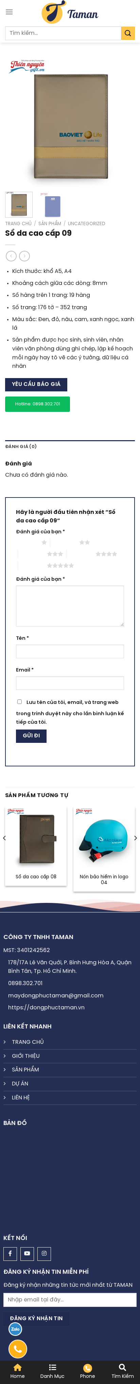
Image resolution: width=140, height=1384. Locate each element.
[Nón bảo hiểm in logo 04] (104, 837)
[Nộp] (128, 33)
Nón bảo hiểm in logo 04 (104, 880)
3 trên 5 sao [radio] (32, 554)
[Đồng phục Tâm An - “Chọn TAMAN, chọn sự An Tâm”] (70, 12)
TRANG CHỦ (28, 1042)
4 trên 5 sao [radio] (81, 554)
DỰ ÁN (20, 1084)
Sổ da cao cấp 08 (36, 877)
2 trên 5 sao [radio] (64, 542)
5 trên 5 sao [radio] (32, 565)
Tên (22, 638)
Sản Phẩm (49, 223)
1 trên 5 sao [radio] (27, 542)
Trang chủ (18, 223)
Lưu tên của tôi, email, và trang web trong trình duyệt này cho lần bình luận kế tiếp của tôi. (70, 712)
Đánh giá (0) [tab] (21, 447)
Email (25, 670)
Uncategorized (86, 223)
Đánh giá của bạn (40, 532)
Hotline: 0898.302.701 (37, 404)
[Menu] (9, 11)
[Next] (124, 121)
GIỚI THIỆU (26, 1056)
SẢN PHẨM (25, 1070)
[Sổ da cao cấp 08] (36, 837)
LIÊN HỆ (21, 1098)
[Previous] (16, 121)
